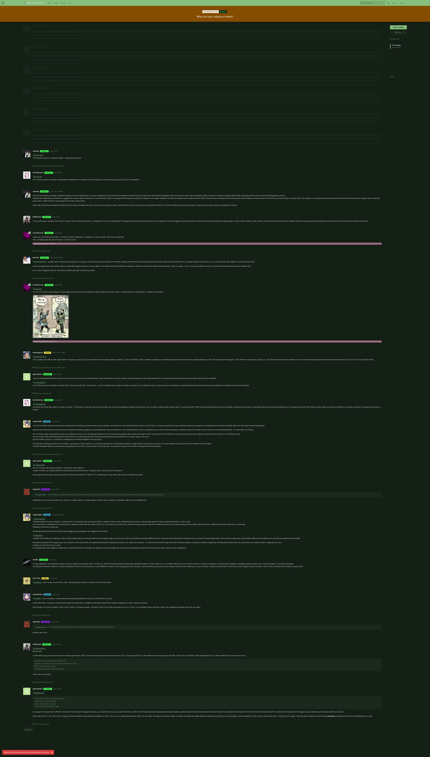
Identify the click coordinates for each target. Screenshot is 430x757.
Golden (38, 599)
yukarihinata (42, 627)
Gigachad (39, 536)
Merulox (38, 289)
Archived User (40, 262)
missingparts (40, 383)
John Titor (39, 155)
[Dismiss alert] (52, 752)
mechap (38, 177)
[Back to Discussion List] (3, 3)
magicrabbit (40, 465)
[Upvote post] (368, 162)
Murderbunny (40, 357)
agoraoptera (40, 519)
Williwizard (39, 693)
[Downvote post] (373, 162)
